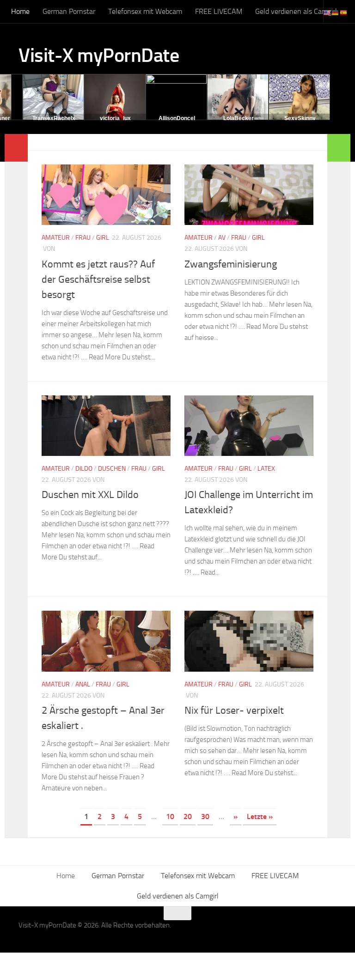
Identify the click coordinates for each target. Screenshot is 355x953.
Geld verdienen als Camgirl (296, 11)
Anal (82, 684)
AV (222, 238)
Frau (83, 238)
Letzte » (260, 816)
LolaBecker (238, 118)
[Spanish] (344, 12)
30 (205, 816)
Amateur (56, 238)
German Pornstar (69, 11)
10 (170, 816)
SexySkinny (300, 118)
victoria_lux (115, 118)
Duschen (112, 469)
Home (20, 11)
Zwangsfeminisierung (230, 264)
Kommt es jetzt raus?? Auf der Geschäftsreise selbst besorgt (98, 279)
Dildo (83, 469)
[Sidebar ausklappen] (16, 148)
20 (188, 816)
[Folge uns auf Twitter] (330, 931)
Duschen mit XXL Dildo (90, 495)
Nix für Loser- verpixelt (234, 710)
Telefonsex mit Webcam (145, 11)
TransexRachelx (53, 118)
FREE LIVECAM (218, 11)
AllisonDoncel (177, 118)
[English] (327, 12)
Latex (266, 469)
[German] (335, 12)
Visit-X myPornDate (98, 55)
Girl (102, 238)
